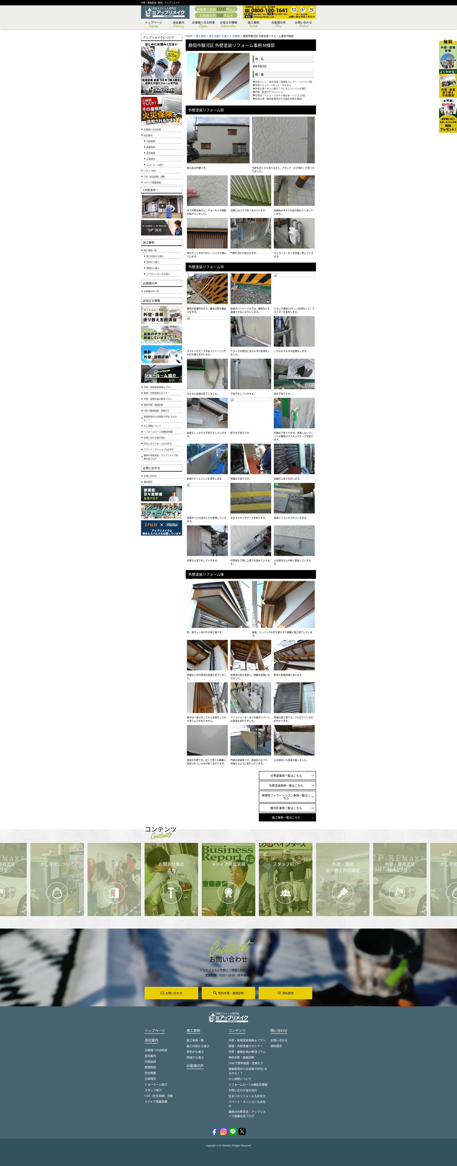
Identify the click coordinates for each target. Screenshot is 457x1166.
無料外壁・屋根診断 (241, 1057)
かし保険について (239, 1079)
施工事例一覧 (195, 1040)
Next (317, 876)
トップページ (153, 24)
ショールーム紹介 (155, 164)
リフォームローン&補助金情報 (247, 1084)
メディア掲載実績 (156, 1101)
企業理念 (150, 159)
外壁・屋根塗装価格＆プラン (247, 1040)
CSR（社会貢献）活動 (159, 1096)
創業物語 (150, 147)
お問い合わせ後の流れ (242, 1090)
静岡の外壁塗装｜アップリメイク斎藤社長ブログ (247, 1113)
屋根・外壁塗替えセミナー (245, 1046)
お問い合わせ (303, 24)
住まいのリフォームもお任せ (247, 1096)
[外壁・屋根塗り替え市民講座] (448, 83)
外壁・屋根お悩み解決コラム (247, 1051)
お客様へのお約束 (203, 24)
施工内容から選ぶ (198, 1046)
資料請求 (276, 1046)
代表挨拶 (150, 141)
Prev (134, 882)
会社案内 (178, 24)
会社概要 (150, 153)
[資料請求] (448, 115)
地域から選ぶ (195, 1057)
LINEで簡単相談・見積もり (245, 1063)
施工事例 (253, 24)
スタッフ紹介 (153, 1090)
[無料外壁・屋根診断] (448, 54)
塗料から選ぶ (195, 1051)
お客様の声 (278, 24)
